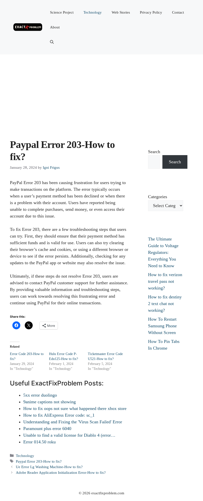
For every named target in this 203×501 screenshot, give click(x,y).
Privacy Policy (151, 12)
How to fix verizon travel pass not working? (165, 281)
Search (154, 151)
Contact (178, 12)
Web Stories (121, 12)
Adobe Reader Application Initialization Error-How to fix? (61, 472)
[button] (52, 42)
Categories (157, 196)
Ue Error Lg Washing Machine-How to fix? (49, 467)
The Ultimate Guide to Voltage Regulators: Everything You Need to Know (163, 252)
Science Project (62, 12)
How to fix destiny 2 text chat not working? (165, 303)
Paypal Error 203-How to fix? (39, 461)
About (55, 27)
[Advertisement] (101, 91)
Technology (92, 12)
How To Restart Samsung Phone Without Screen (162, 326)
